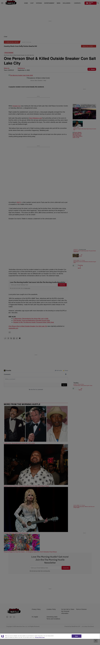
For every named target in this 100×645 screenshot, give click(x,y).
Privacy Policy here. (40, 637)
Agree (76, 636)
